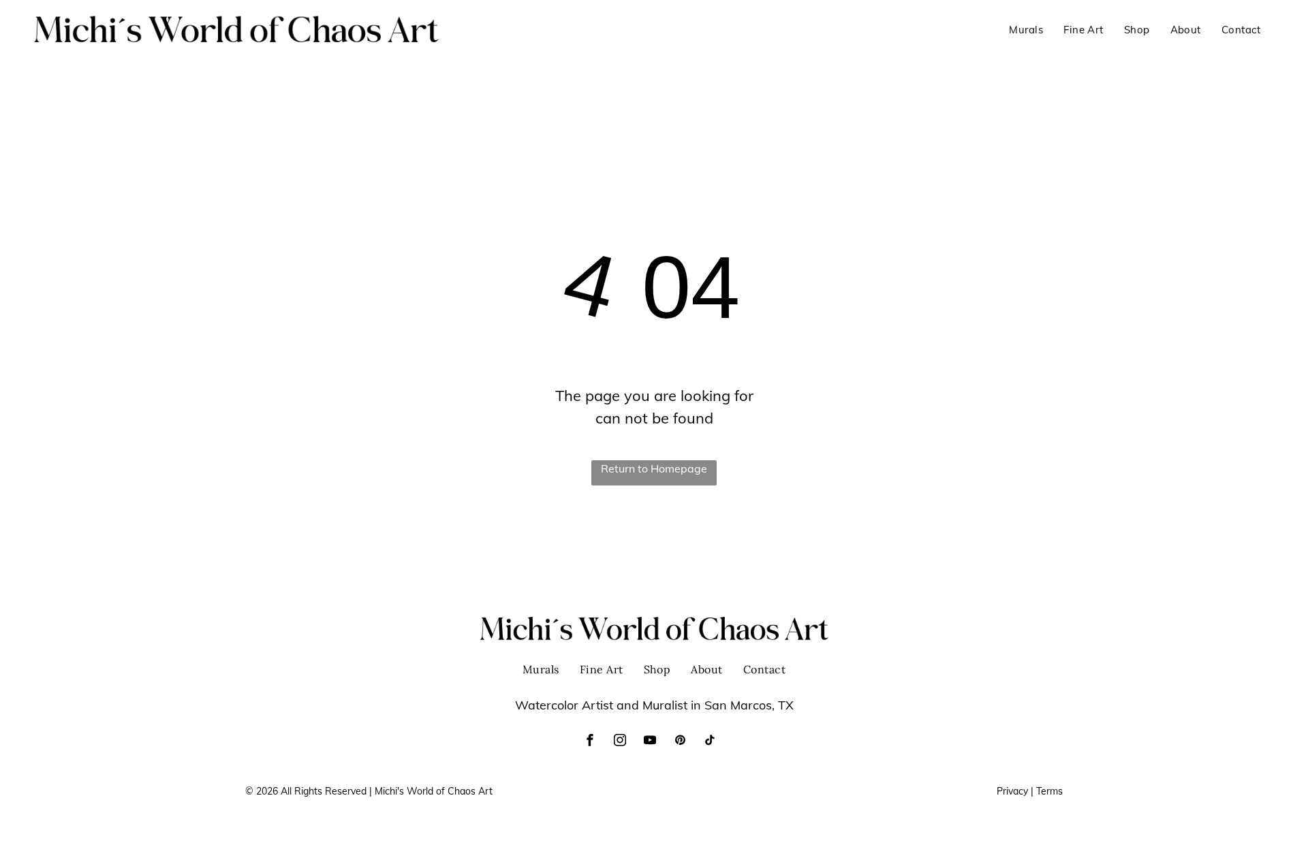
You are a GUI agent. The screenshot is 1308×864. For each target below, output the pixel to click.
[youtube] (649, 742)
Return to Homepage (654, 468)
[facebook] (590, 742)
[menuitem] (1026, 30)
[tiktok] (709, 742)
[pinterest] (679, 742)
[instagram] (620, 742)
